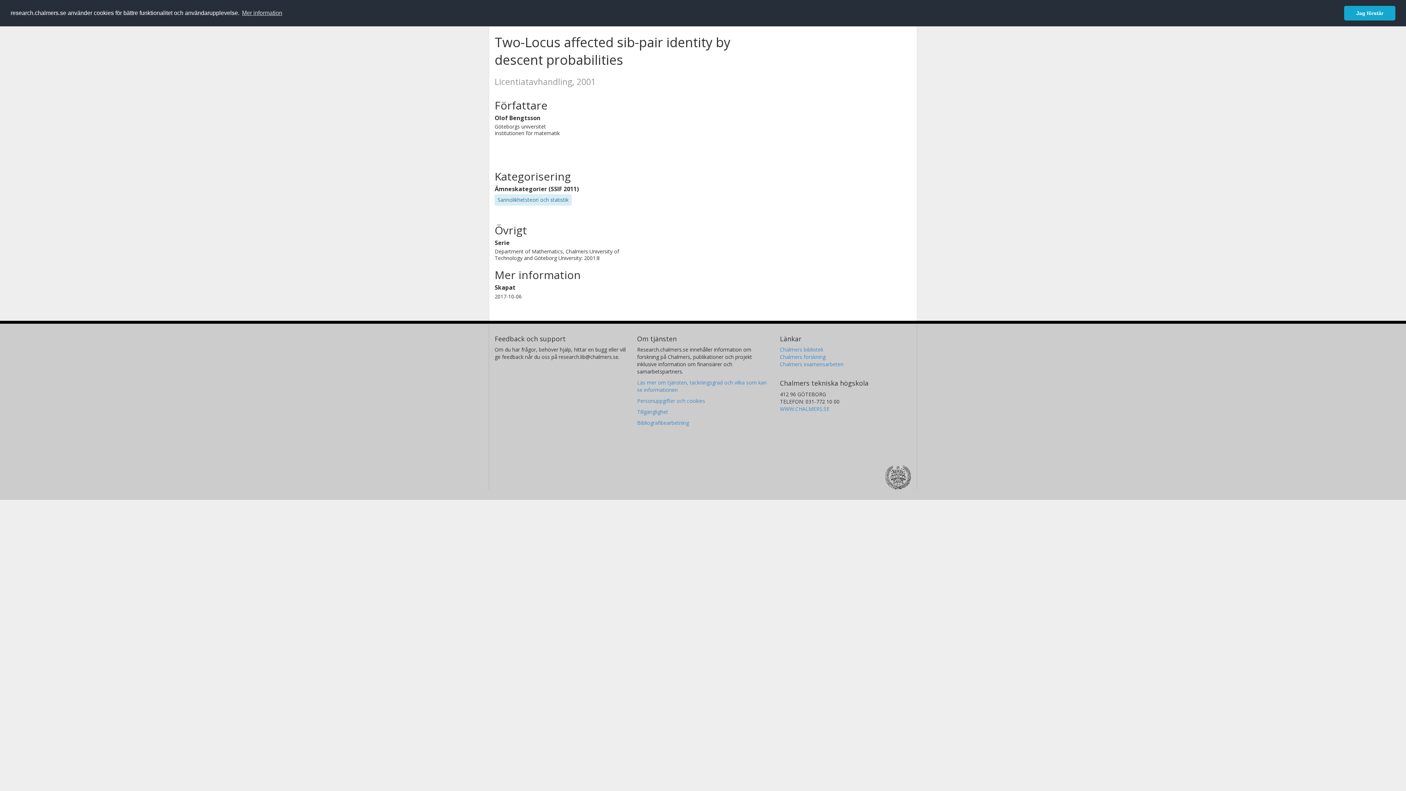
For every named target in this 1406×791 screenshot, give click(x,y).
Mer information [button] (262, 13)
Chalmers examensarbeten (812, 364)
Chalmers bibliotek (801, 349)
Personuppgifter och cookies (671, 400)
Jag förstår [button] (1369, 13)
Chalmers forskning (803, 356)
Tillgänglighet (652, 411)
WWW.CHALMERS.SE (804, 408)
